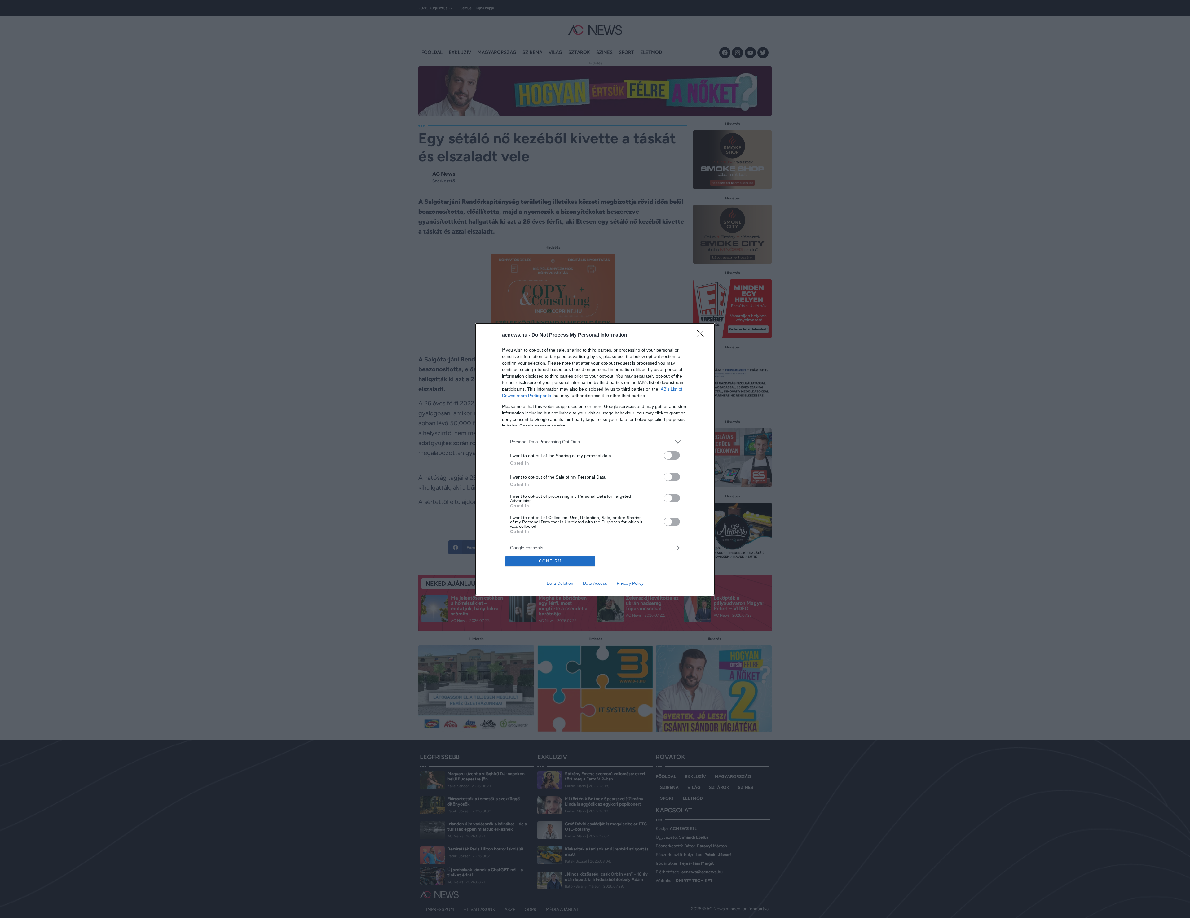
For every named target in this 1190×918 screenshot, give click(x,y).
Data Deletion (560, 583)
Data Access (595, 583)
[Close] (702, 335)
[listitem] (595, 442)
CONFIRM (550, 561)
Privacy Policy (630, 583)
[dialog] (595, 459)
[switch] (672, 455)
